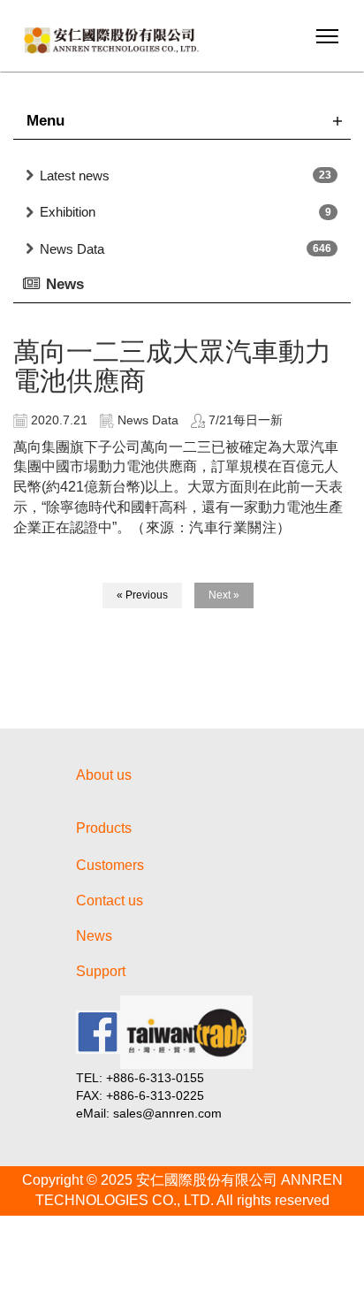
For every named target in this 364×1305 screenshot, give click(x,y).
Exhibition (67, 211)
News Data (72, 248)
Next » (224, 595)
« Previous (142, 595)
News (94, 935)
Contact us (109, 900)
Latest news (75, 175)
